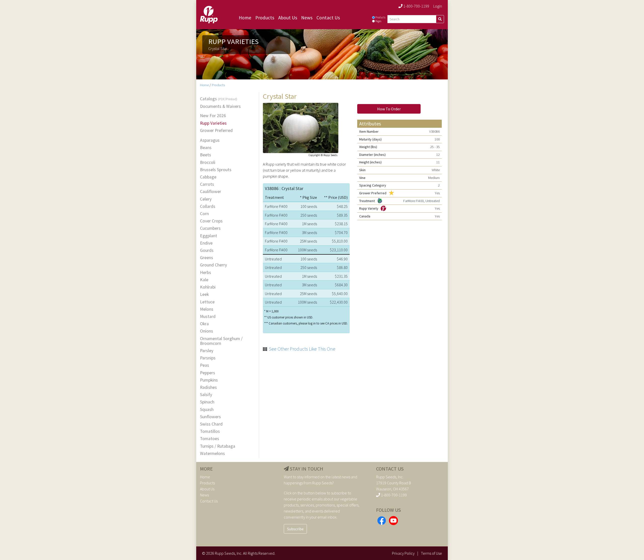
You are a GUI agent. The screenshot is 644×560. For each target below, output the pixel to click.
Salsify (206, 394)
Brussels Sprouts (215, 169)
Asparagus (210, 140)
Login (437, 6)
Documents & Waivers (220, 106)
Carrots (207, 184)
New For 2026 (213, 115)
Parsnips (208, 358)
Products (264, 18)
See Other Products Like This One (302, 349)
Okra (204, 323)
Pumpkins (209, 380)
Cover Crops (211, 221)
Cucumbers (210, 228)
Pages (378, 21)
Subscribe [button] (295, 528)
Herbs (205, 272)
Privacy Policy (403, 553)
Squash (207, 409)
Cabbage (208, 177)
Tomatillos (210, 431)
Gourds (207, 250)
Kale (204, 279)
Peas (204, 365)
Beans (206, 147)
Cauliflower (210, 191)
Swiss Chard (211, 424)
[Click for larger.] (300, 127)
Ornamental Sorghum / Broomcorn (221, 341)
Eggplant (208, 236)
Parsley (206, 350)
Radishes (208, 387)
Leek (204, 294)
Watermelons (212, 453)
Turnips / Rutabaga (217, 446)
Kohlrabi (208, 287)
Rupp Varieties (213, 123)
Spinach (207, 402)
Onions (206, 331)
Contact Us (328, 18)
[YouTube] (393, 520)
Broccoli (207, 162)
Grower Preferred (216, 130)
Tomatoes (209, 438)
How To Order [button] (389, 108)
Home (245, 18)
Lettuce (207, 302)
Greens (206, 257)
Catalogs (218, 99)
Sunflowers (210, 416)
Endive (206, 243)
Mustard (208, 316)
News (306, 18)
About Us (287, 18)
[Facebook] (381, 520)
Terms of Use (431, 553)
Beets (205, 155)
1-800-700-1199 (416, 6)
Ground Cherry (213, 265)
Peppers (207, 372)
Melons (206, 309)
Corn (204, 213)
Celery (206, 199)
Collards (207, 206)
